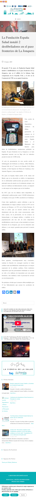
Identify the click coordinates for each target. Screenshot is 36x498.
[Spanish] (6, 1)
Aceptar (6, 495)
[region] (18, 26)
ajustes (16, 491)
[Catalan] (1, 1)
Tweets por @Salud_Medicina (9, 462)
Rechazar (14, 495)
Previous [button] (2, 26)
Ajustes (23, 495)
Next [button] (33, 26)
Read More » (13, 393)
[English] (3, 1)
